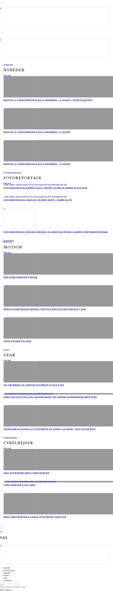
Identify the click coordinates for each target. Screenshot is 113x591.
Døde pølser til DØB (17, 341)
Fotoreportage (12, 173)
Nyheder (8, 65)
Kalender (7, 573)
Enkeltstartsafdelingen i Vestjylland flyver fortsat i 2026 (45, 309)
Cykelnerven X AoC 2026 (19, 485)
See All (7, 75)
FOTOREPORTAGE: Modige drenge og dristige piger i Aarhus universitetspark (56, 232)
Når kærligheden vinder (20, 277)
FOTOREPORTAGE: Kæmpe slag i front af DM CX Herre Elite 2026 (45, 188)
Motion (8, 242)
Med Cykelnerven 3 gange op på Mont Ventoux (35, 517)
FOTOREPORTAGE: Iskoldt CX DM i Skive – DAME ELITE (38, 200)
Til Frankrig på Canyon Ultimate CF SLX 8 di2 (34, 385)
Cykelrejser (10, 438)
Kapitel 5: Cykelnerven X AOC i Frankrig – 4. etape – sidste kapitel (48, 100)
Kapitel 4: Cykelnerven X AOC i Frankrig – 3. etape (37, 132)
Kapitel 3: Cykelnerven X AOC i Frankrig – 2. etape (37, 164)
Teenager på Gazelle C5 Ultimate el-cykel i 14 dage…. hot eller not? (50, 429)
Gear (6, 350)
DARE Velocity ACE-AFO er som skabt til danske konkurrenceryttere (50, 397)
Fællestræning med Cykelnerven (26, 473)
